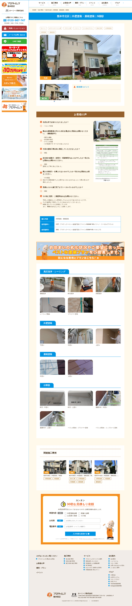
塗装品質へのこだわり (92, 561)
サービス (87, 556)
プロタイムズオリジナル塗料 (94, 559)
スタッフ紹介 (114, 563)
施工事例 (54, 4)
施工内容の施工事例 (71, 563)
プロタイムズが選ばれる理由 (46, 559)
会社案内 (105, 4)
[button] (54, 101)
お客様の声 (67, 4)
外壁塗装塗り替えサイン (92, 569)
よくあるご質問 (115, 567)
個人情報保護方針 (95, 600)
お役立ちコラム (115, 577)
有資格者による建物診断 (92, 563)
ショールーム (114, 561)
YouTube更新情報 (116, 583)
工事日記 (113, 575)
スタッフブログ (115, 579)
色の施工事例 (69, 559)
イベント (92, 4)
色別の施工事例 (70, 561)
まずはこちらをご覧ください (46, 556)
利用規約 (95, 538)
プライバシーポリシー (87, 538)
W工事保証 (89, 565)
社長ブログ (114, 581)
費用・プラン (79, 4)
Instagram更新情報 (116, 586)
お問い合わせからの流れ (117, 565)
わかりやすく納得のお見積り (94, 567)
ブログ (117, 4)
